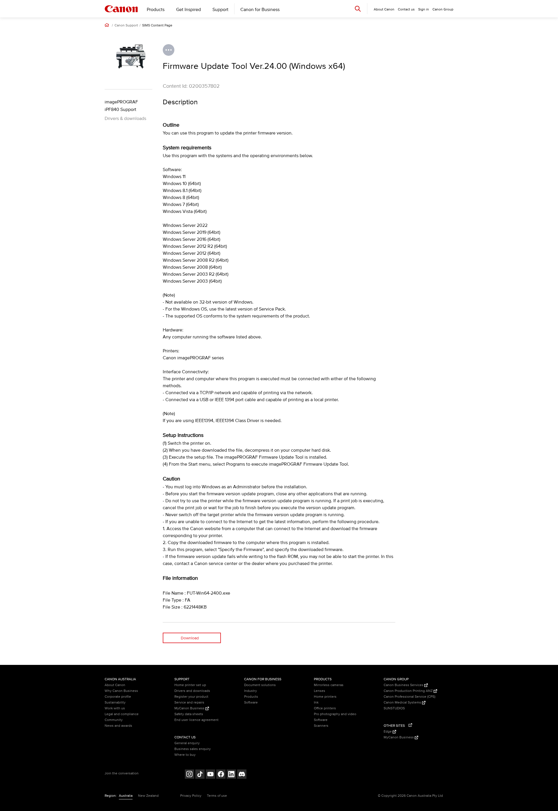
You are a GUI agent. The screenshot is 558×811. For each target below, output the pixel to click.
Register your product (191, 697)
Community (114, 720)
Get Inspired (188, 9)
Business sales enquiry (192, 749)
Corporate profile (118, 697)
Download (190, 638)
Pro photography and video (335, 714)
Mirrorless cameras (329, 685)
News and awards (118, 726)
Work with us (115, 708)
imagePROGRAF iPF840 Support (121, 105)
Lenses (319, 691)
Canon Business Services (404, 685)
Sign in (423, 9)
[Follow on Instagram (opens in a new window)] (189, 774)
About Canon (115, 685)
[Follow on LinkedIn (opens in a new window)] (231, 774)
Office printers (325, 708)
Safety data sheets (188, 714)
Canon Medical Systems (403, 702)
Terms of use (217, 796)
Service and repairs (189, 702)
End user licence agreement (196, 720)
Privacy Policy (190, 796)
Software (251, 702)
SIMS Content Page (157, 25)
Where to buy (185, 755)
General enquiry (187, 743)
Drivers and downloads (192, 691)
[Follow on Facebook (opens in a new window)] (221, 774)
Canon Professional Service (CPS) (409, 697)
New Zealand (148, 796)
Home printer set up (190, 685)
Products (155, 9)
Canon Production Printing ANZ (409, 691)
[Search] (358, 8)
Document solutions (260, 685)
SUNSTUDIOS (394, 708)
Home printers (325, 697)
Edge (388, 731)
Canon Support (126, 25)
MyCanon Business (189, 708)
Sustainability (115, 702)
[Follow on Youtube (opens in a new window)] (210, 774)
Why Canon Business (121, 691)
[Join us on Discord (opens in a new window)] (241, 774)
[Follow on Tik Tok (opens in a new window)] (200, 774)
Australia (126, 796)
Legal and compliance (122, 714)
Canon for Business (260, 9)
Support (220, 9)
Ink (316, 702)
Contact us (406, 9)
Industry (250, 691)
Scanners (321, 726)
